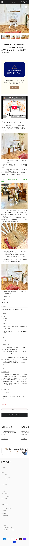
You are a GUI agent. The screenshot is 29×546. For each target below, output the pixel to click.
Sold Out (14, 409)
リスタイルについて (6, 508)
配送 (2, 472)
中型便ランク (5, 371)
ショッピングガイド (6, 477)
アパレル (3, 491)
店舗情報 (3, 510)
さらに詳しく (4, 438)
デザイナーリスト (5, 496)
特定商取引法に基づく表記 (7, 530)
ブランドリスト (5, 494)
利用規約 (3, 525)
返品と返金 (4, 474)
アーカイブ (4, 498)
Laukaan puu (5, 42)
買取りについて (5, 479)
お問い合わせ (23, 331)
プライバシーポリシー (6, 527)
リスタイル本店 (5, 392)
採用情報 (3, 513)
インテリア (4, 489)
